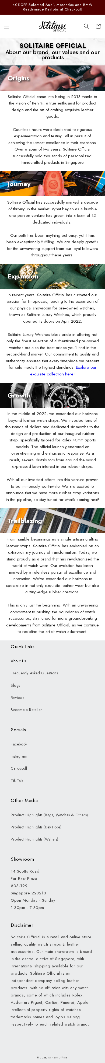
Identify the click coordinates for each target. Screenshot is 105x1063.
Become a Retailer (26, 709)
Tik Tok (17, 780)
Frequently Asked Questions (34, 673)
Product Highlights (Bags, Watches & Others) (49, 815)
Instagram (19, 756)
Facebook (19, 744)
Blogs (15, 685)
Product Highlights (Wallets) (34, 839)
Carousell (19, 768)
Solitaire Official (58, 1057)
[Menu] (7, 26)
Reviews (17, 697)
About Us (18, 661)
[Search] (86, 26)
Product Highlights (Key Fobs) (36, 827)
